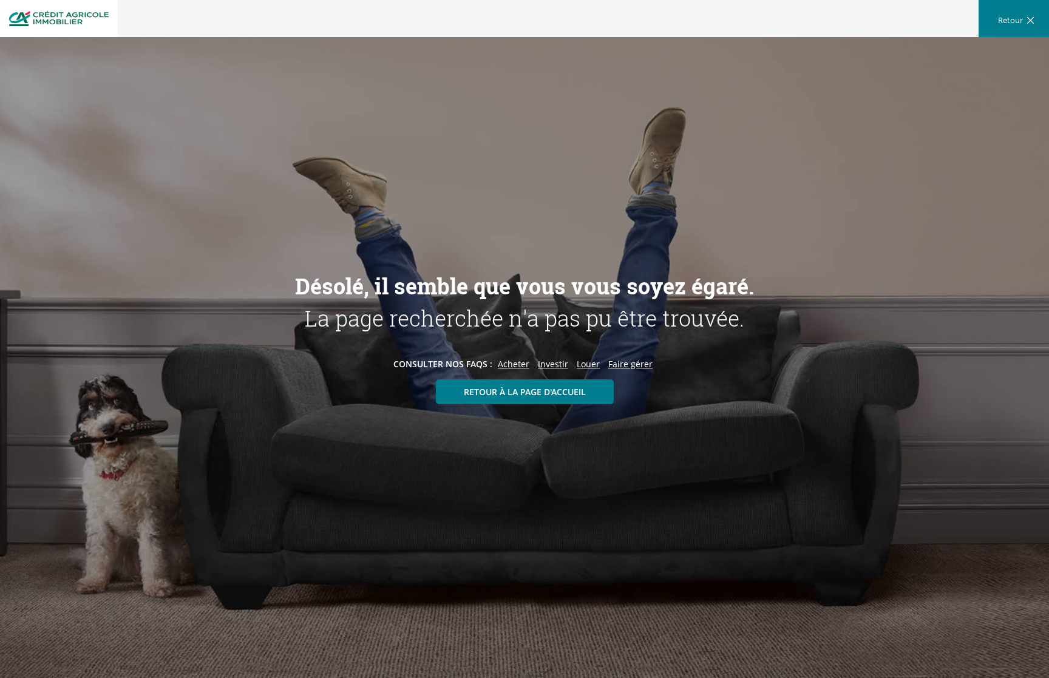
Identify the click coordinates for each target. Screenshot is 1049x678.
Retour (1010, 20)
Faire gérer (630, 364)
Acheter (513, 364)
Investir (553, 364)
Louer (588, 364)
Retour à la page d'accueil (525, 392)
